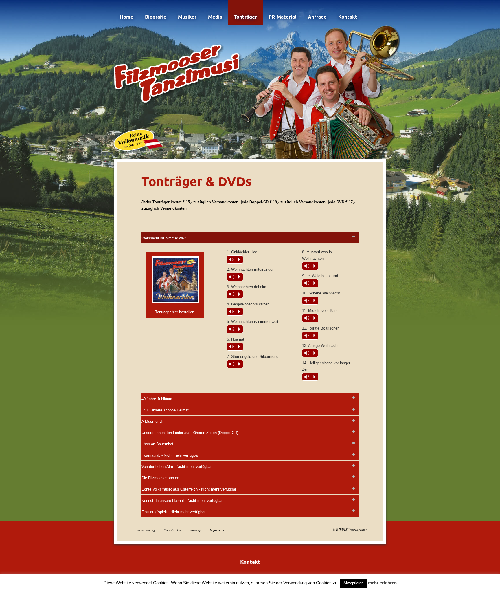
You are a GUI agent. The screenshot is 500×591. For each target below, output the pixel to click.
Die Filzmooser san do (160, 478)
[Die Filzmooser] (179, 72)
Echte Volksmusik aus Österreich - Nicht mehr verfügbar (188, 489)
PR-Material (282, 17)
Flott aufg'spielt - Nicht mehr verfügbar (173, 512)
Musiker (187, 17)
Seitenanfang (146, 530)
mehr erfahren (382, 582)
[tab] (250, 237)
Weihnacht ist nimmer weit (163, 238)
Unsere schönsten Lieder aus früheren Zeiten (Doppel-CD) (189, 433)
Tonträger (245, 17)
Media (215, 17)
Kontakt (347, 17)
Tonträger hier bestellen (174, 312)
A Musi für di (152, 421)
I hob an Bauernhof (157, 444)
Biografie (155, 17)
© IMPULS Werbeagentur (350, 529)
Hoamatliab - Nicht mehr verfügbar (170, 455)
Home (126, 17)
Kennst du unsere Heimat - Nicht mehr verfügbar (182, 500)
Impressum (217, 530)
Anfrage (317, 17)
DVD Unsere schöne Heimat (165, 410)
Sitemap (195, 530)
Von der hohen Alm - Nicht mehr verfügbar (176, 466)
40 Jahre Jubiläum (156, 399)
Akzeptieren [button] (353, 583)
